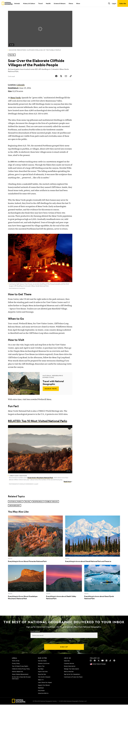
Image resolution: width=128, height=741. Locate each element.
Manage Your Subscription (71, 669)
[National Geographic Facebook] (94, 660)
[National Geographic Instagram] (91, 660)
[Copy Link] (70, 76)
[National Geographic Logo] (19, 702)
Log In (114, 3)
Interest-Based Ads (17, 671)
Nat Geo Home (42, 661)
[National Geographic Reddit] (114, 660)
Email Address (35, 631)
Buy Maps (41, 669)
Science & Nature (59, 3)
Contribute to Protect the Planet (73, 677)
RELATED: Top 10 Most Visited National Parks (37, 421)
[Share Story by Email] (66, 76)
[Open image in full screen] (69, 428)
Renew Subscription (69, 666)
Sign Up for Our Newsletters (72, 674)
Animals (17, 3)
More (78, 3)
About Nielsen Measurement (20, 674)
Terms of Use (15, 661)
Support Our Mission (44, 685)
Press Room (41, 690)
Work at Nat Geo (69, 671)
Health (48, 3)
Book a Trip (41, 666)
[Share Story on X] (61, 76)
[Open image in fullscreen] (69, 236)
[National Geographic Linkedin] (106, 660)
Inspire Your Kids (43, 671)
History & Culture (29, 3)
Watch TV (41, 680)
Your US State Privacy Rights (20, 666)
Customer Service (69, 663)
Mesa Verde (15, 98)
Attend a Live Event (43, 663)
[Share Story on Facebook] (56, 76)
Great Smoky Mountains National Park (40, 477)
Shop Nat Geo (42, 674)
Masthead (41, 688)
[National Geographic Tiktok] (110, 660)
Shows (71, 3)
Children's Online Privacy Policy (21, 669)
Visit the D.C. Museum (44, 677)
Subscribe (67, 661)
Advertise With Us (43, 693)
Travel (40, 3)
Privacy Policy (16, 663)
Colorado (20, 85)
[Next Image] (69, 449)
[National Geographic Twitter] (98, 660)
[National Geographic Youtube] (102, 660)
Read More (67, 481)
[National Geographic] (7, 3)
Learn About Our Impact (45, 682)
